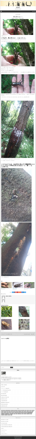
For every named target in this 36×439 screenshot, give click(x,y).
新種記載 (25, 413)
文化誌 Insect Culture (4, 397)
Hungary (5, 411)
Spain (30, 411)
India (7, 411)
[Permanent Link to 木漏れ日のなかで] (9, 311)
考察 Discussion (3, 404)
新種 (22, 413)
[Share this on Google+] (15, 292)
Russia (28, 411)
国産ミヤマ (11, 413)
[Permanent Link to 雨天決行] (27, 324)
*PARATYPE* (12, 410)
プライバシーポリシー (4, 433)
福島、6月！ (3, 288)
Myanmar (16, 411)
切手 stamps (3, 393)
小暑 (19, 317)
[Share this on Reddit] (19, 292)
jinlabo (13, 18)
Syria (32, 411)
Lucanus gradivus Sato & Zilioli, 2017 (6, 426)
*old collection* (8, 410)
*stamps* (15, 410)
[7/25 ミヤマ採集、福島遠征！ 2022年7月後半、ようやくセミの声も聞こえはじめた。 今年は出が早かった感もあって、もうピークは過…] (29, 285)
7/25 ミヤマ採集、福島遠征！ (28, 288)
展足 (14, 413)
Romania (25, 411)
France (2, 411)
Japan (12, 411)
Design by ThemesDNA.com (18, 438)
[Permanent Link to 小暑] (27, 311)
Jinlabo (18, 7)
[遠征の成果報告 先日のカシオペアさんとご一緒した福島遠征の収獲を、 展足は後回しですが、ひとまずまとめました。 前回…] (18, 285)
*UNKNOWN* (19, 410)
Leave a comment (22, 18)
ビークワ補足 (7, 413)
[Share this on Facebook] (14, 292)
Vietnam (13, 412)
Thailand (5, 412)
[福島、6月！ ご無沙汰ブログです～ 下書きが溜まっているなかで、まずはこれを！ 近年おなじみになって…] (6, 285)
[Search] (35, 11)
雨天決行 (20, 330)
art (25, 410)
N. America (20, 411)
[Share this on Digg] (22, 292)
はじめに (2, 386)
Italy (9, 411)
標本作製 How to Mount (4, 402)
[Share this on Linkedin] (23, 292)
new (22, 411)
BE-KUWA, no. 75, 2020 (4, 419)
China (30, 410)
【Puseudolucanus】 (17, 412)
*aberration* (3, 410)
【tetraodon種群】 (24, 412)
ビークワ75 (2, 413)
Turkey (10, 412)
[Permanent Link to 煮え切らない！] (18, 27)
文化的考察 (19, 413)
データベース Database (4, 388)
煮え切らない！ (18, 17)
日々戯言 (28, 413)
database (33, 410)
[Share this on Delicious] (25, 292)
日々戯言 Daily (3, 400)
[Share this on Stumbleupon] (20, 292)
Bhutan (28, 410)
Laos (14, 411)
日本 (31, 413)
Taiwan (2, 412)
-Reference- (22, 410)
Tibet (7, 412)
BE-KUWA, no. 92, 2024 (4, 421)
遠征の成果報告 (15, 288)
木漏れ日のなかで (3, 317)
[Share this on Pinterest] (17, 292)
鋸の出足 (2, 330)
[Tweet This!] (12, 292)
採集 (16, 413)
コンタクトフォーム (4, 430)
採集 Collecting (18, 14)
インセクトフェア (29, 412)
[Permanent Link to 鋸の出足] (9, 324)
